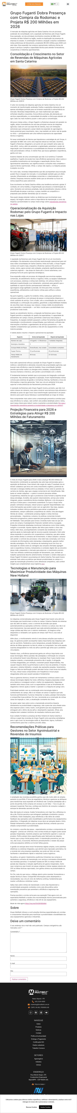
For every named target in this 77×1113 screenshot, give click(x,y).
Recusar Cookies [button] (31, 1107)
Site (11, 971)
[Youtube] (46, 1012)
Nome (12, 956)
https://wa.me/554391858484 (35, 903)
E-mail (12, 963)
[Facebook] (36, 1012)
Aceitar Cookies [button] (45, 1107)
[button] (67, 4)
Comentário (15, 931)
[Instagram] (30, 1012)
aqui (42, 564)
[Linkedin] (41, 1012)
